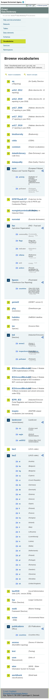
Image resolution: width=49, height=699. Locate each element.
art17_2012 (17, 117)
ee (20, 494)
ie (19, 523)
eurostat (16, 219)
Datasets (6, 24)
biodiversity (17, 134)
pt (19, 560)
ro (19, 565)
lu (19, 537)
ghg (14, 308)
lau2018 (15, 591)
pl (19, 555)
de (20, 485)
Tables (5, 28)
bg (20, 471)
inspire (15, 411)
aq (13, 81)
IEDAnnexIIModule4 (20, 388)
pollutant (22, 359)
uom (14, 658)
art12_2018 (17, 99)
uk (20, 584)
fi (19, 508)
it (19, 527)
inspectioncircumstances (23, 351)
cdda (14, 141)
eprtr (14, 168)
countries (22, 288)
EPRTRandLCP (19, 199)
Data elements (8, 33)
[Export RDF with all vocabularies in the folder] (42, 171)
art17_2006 (17, 108)
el (19, 499)
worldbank (17, 675)
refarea (21, 255)
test (13, 651)
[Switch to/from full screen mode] (34, 5)
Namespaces (8, 50)
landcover (16, 420)
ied (13, 335)
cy (20, 476)
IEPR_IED (16, 400)
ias (13, 326)
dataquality (17, 162)
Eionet (13, 15)
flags (21, 241)
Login (30, 5)
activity (21, 177)
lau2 (14, 455)
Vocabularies (8, 41)
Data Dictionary (21, 15)
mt (20, 546)
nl (19, 551)
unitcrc (21, 268)
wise (14, 666)
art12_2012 (17, 90)
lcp (13, 600)
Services (6, 45)
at (19, 461)
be (20, 466)
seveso (15, 642)
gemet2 (15, 302)
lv (19, 541)
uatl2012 (22, 440)
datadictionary (19, 153)
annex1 (21, 343)
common (16, 147)
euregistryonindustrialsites (20, 210)
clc (20, 428)
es (20, 504)
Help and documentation (12, 20)
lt (19, 532)
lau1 (14, 449)
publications (18, 626)
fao (13, 226)
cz (20, 480)
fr (19, 513)
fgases (15, 280)
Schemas (6, 37)
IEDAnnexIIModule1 (20, 368)
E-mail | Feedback (9, 691)
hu (20, 518)
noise (14, 618)
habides (16, 317)
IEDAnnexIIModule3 (20, 377)
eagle (21, 434)
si (19, 574)
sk (20, 579)
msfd (14, 609)
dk (20, 490)
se (20, 570)
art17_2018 (17, 125)
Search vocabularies (14, 74)
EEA (13, 2)
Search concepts (32, 74)
